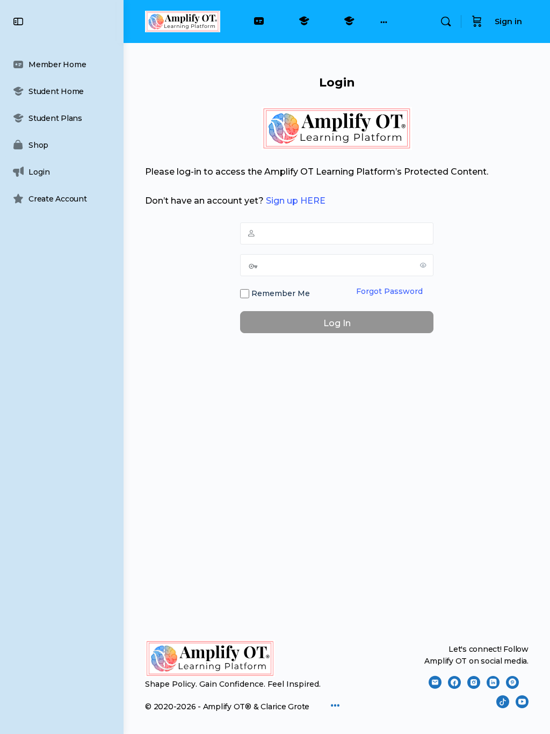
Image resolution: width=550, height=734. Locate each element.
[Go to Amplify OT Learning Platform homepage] (182, 20)
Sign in (508, 21)
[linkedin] (493, 682)
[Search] (446, 21)
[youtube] (522, 701)
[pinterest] (512, 682)
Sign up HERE (295, 201)
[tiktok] (502, 701)
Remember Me (279, 293)
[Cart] (477, 21)
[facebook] (454, 682)
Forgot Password (389, 291)
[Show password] (423, 265)
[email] (435, 682)
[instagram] (473, 682)
